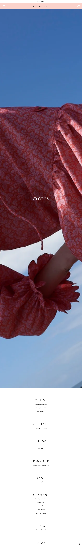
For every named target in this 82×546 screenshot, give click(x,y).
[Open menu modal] (4, 6)
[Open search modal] (70, 6)
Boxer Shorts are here (40, 1)
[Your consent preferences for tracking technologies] (80, 544)
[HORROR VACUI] (41, 6)
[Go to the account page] (74, 6)
